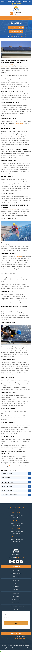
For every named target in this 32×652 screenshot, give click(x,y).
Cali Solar (11, 65)
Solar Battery (16, 603)
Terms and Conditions (18, 648)
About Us (16, 570)
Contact (16, 583)
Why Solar (16, 590)
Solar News (16, 586)
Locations (16, 580)
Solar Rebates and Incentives (16, 606)
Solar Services (16, 599)
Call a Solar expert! (15, 31)
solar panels (18, 256)
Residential (16, 593)
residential (6, 137)
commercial (15, 137)
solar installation (11, 209)
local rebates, (20, 123)
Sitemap (16, 609)
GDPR (28, 648)
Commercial (16, 596)
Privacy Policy (6, 648)
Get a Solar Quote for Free (15, 27)
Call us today (12, 466)
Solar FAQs (16, 577)
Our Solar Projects (16, 573)
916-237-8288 (18, 14)
